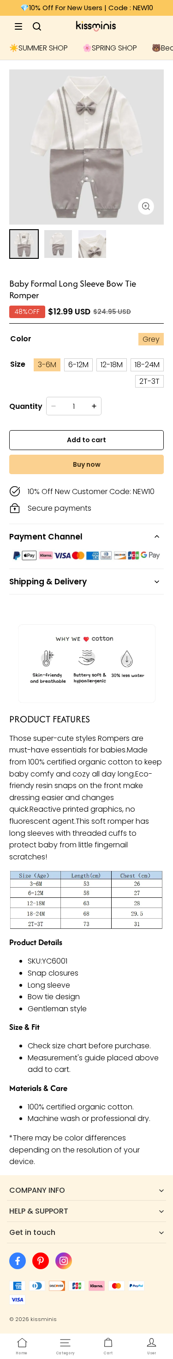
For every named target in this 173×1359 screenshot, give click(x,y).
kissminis (43, 1319)
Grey (151, 339)
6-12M (78, 364)
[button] (18, 26)
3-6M (47, 364)
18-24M (147, 364)
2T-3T (149, 381)
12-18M (112, 364)
